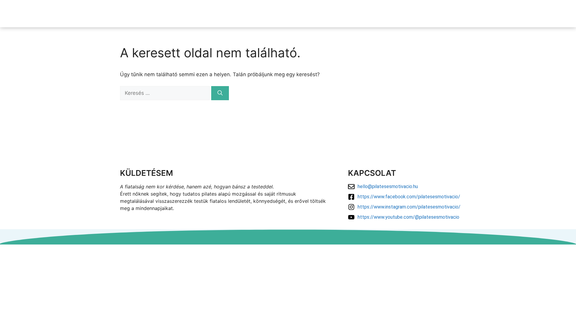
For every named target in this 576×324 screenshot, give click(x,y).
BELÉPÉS (533, 13)
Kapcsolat (500, 13)
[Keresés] (220, 93)
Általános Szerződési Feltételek (288, 258)
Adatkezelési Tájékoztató (288, 251)
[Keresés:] (165, 93)
